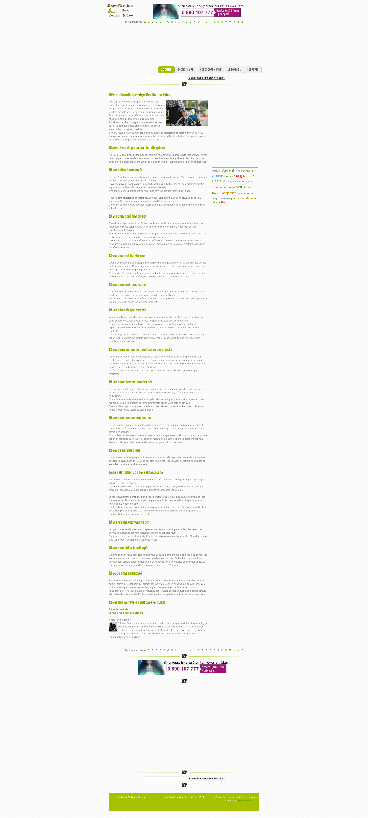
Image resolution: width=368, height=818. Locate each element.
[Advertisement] (184, 44)
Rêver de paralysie (118, 609)
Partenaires (244, 800)
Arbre (245, 176)
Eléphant (232, 198)
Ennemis (247, 181)
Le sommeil (234, 69)
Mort (239, 187)
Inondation (248, 193)
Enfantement (227, 176)
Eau (241, 181)
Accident (239, 171)
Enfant (232, 187)
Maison (224, 198)
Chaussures (250, 171)
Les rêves (252, 69)
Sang (238, 176)
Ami (214, 171)
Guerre (239, 193)
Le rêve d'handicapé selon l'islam (126, 613)
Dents (216, 181)
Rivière (247, 187)
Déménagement (230, 181)
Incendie (241, 198)
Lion (219, 170)
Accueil (166, 69)
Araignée (216, 198)
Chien (216, 176)
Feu (223, 202)
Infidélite (216, 202)
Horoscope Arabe (210, 69)
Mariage (251, 198)
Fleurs (216, 193)
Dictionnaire (185, 69)
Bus (251, 176)
